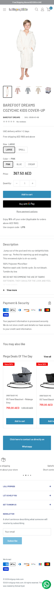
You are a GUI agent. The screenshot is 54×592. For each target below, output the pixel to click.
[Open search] (36, 9)
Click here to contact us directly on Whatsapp (27, 443)
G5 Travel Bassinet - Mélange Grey (19, 401)
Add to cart (27, 194)
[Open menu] (4, 9)
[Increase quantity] (32, 183)
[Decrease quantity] (17, 183)
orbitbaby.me (12, 395)
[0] (48, 9)
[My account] (42, 9)
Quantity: (7, 183)
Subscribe (12, 540)
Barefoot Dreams (11, 117)
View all (47, 356)
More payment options (27, 211)
